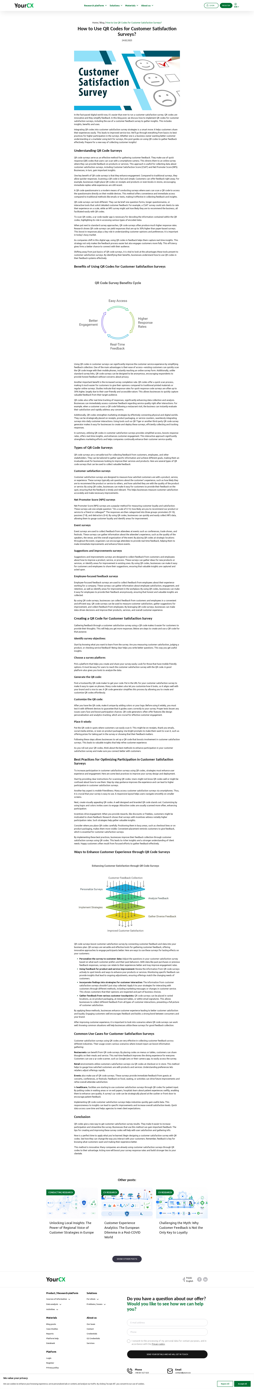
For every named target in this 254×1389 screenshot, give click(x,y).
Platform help (52, 1338)
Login (48, 1358)
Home (95, 22)
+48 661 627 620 (142, 1373)
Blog (102, 22)
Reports (50, 1334)
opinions (143, 231)
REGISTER (226, 5)
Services (90, 1343)
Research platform (94, 5)
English (189, 1281)
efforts (126, 843)
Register (50, 1363)
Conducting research (60, 1192)
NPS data (171, 515)
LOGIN (212, 5)
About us (146, 5)
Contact (90, 1329)
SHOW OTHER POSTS (127, 1259)
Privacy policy (52, 1368)
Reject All (225, 1384)
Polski (189, 1278)
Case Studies (52, 1329)
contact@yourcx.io (183, 1373)
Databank (50, 1343)
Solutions (115, 5)
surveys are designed (106, 477)
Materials (130, 5)
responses (93, 965)
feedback (105, 118)
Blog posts (51, 1324)
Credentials (92, 1334)
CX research (110, 1192)
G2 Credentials (93, 1338)
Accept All (242, 1384)
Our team (91, 1324)
